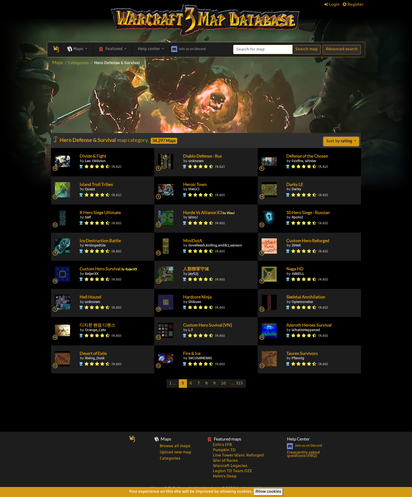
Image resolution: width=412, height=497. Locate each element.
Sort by (339, 141)
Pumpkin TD (224, 450)
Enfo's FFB (222, 445)
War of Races (225, 460)
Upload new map (175, 452)
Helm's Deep (225, 476)
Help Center (298, 438)
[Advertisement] (206, 101)
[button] (77, 49)
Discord (192, 49)
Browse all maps (175, 446)
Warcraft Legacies (230, 466)
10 (223, 383)
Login (334, 4)
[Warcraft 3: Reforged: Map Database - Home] (206, 20)
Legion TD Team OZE (232, 471)
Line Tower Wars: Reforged (238, 455)
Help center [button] (149, 49)
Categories (78, 63)
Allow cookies (268, 491)
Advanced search (342, 49)
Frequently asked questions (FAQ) (303, 454)
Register (354, 4)
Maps (57, 62)
